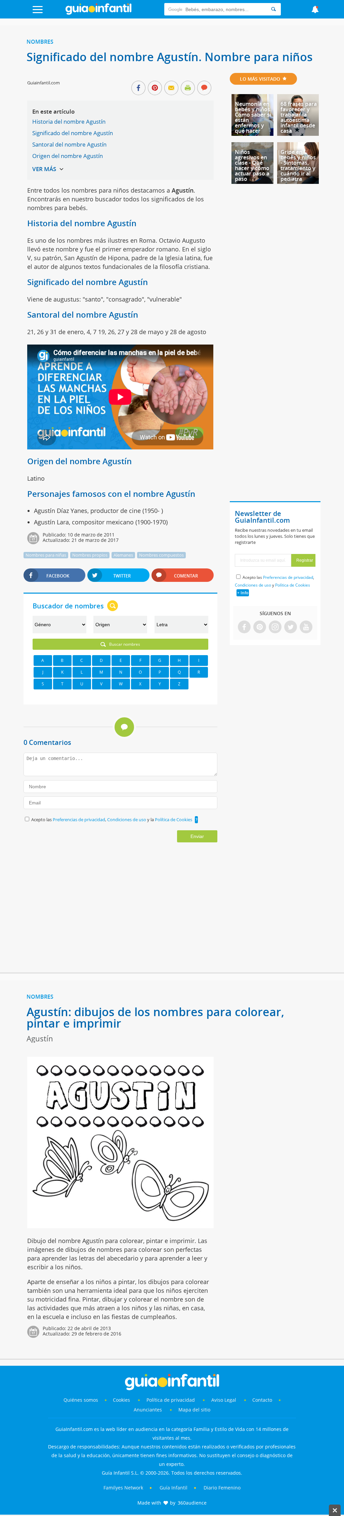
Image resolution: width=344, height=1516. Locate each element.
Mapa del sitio (194, 1409)
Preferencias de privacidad (79, 819)
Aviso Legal (223, 1400)
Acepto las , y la (111, 819)
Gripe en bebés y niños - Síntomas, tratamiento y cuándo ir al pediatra (298, 165)
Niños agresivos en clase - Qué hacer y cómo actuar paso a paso (252, 165)
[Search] (273, 9)
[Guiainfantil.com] (98, 13)
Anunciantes (148, 1409)
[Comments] (204, 88)
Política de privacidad (171, 1400)
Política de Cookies (173, 819)
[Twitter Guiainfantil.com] (291, 627)
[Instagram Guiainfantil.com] (275, 627)
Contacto (262, 1400)
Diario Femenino (222, 1487)
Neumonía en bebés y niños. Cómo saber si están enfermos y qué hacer (253, 117)
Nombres (40, 41)
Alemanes (123, 555)
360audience (192, 1503)
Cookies (122, 1400)
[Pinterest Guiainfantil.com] (260, 627)
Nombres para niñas (46, 555)
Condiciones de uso (127, 819)
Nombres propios (90, 555)
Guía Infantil (173, 1487)
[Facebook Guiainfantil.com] (244, 627)
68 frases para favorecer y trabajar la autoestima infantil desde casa (299, 117)
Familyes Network (123, 1487)
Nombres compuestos (161, 555)
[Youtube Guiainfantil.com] (306, 627)
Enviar (197, 836)
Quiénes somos (80, 1400)
